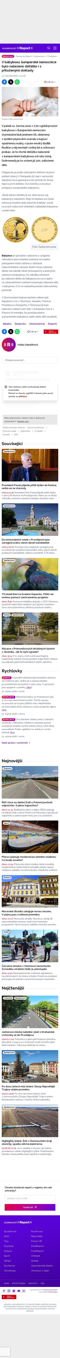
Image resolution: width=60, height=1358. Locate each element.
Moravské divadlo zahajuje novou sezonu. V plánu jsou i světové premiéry (27, 913)
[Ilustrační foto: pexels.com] (30, 102)
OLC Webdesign (51, 1292)
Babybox (7, 324)
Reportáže (36, 1236)
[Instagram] (9, 1291)
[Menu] (55, 48)
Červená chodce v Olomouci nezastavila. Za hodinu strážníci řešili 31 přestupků (26, 967)
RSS (42, 1283)
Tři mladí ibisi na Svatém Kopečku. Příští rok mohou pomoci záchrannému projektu (28, 596)
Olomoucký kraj (37, 324)
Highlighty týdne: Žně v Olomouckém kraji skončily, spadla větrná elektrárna (27, 1142)
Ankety (35, 1260)
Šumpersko (20, 324)
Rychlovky (12, 670)
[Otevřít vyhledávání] (49, 48)
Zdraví (7, 1260)
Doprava (8, 1246)
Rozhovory (37, 1231)
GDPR (6, 1283)
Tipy (6, 1241)
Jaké (28, 687)
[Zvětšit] (15, 230)
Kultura (8, 1251)
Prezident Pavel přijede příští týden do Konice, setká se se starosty (29, 487)
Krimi (6, 1236)
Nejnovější (12, 760)
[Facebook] (4, 1291)
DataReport (37, 1246)
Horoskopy (10, 1270)
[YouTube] (19, 1291)
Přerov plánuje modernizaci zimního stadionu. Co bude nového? (29, 858)
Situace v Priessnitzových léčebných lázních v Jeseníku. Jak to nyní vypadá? (28, 650)
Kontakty (33, 1283)
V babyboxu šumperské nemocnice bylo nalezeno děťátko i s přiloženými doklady (52, 56)
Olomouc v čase (40, 1270)
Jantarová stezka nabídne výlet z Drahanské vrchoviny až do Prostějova (28, 1033)
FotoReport (37, 1251)
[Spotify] (14, 1291)
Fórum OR (36, 1241)
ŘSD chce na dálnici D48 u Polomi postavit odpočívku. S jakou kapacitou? (27, 804)
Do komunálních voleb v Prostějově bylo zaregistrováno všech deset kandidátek (26, 541)
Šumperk (52, 324)
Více (4, 710)
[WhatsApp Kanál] (24, 1291)
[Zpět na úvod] (17, 48)
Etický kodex (18, 1283)
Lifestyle (35, 1256)
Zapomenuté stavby (42, 1265)
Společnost (40, 56)
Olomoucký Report (23, 56)
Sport (7, 1256)
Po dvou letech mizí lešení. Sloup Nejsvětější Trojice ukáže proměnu (28, 1088)
